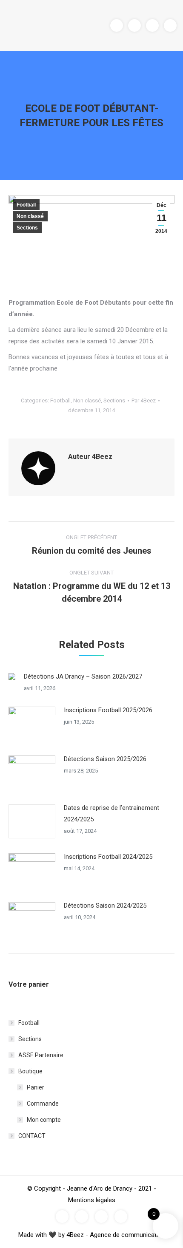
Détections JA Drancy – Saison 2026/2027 (83, 676)
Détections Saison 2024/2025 (105, 905)
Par (144, 400)
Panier (35, 1087)
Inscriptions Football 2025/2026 (108, 710)
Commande (43, 1103)
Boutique (30, 1071)
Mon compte (44, 1119)
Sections (27, 228)
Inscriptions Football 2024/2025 (108, 856)
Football (26, 205)
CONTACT (32, 1135)
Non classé (30, 216)
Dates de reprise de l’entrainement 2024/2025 (111, 813)
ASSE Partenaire (40, 1055)
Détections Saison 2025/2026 (105, 759)
